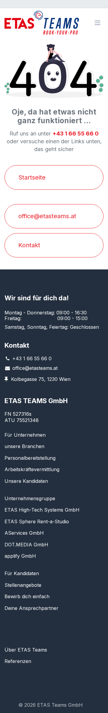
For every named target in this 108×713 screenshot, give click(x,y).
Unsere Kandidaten (26, 481)
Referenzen (17, 661)
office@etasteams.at (35, 368)
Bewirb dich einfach (27, 596)
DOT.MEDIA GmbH (26, 545)
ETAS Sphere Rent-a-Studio (36, 521)
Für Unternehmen (25, 435)
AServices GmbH (24, 533)
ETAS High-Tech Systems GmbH (42, 510)
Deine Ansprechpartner (31, 608)
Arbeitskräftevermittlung (31, 469)
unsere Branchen (24, 446)
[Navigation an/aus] (98, 22)
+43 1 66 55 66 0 (32, 358)
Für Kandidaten (21, 573)
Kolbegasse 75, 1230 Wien (40, 379)
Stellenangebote (22, 585)
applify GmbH (20, 556)
